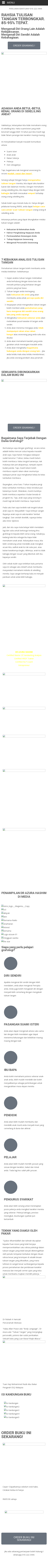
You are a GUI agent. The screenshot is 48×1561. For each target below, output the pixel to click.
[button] (24, 118)
